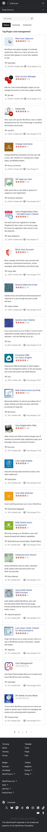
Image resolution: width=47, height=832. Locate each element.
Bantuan (5, 766)
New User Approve (24, 38)
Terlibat (28, 762)
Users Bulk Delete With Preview (23, 591)
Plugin (27, 752)
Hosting (5, 752)
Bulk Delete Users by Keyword (23, 523)
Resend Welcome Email (26, 285)
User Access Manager (25, 76)
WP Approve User (23, 179)
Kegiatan (28, 766)
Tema (27, 748)
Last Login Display (23, 461)
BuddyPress (8, 793)
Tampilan (28, 744)
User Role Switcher (24, 493)
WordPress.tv (8, 774)
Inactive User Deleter (25, 320)
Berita (4, 748)
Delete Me (20, 109)
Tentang (5, 744)
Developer (6, 770)
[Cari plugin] (32, 18)
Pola (26, 755)
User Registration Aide (25, 425)
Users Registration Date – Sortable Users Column (26, 212)
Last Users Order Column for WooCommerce (27, 629)
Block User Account (24, 249)
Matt (5, 785)
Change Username (24, 144)
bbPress (6, 789)
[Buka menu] (43, 3)
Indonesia (11, 802)
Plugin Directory (8, 10)
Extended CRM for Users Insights (23, 356)
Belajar (5, 762)
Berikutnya (31, 732)
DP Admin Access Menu (26, 695)
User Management (23, 663)
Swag (28, 774)
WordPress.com (9, 781)
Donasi (28, 770)
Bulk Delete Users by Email (27, 390)
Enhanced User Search (25, 555)
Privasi (4, 755)
